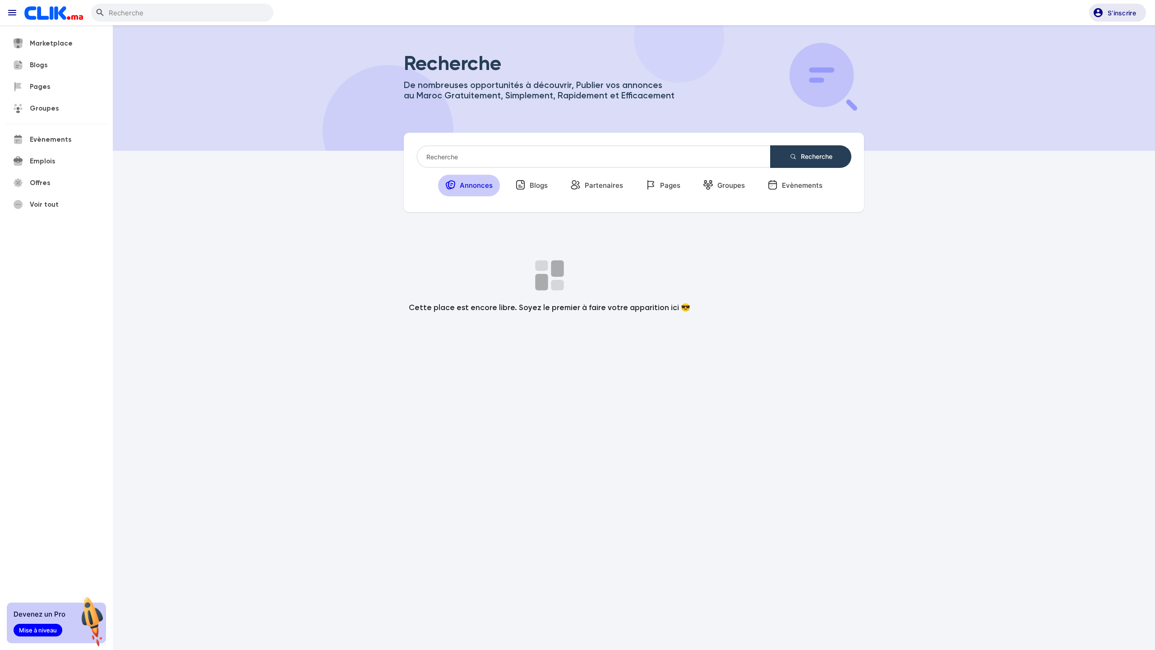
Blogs (538, 185)
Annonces (475, 185)
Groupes (730, 185)
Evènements (801, 185)
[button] (1117, 13)
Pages (669, 185)
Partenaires (603, 185)
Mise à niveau (38, 630)
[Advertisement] (783, 289)
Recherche (815, 156)
